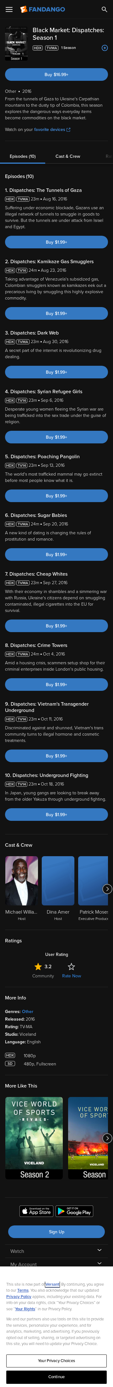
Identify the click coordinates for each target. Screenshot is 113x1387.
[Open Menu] (9, 9)
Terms (23, 1290)
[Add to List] (105, 48)
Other (27, 1011)
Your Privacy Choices (56, 1360)
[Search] (104, 9)
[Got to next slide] (107, 889)
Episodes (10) (23, 156)
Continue (56, 1376)
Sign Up (56, 1232)
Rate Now (71, 976)
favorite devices (49, 129)
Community (43, 976)
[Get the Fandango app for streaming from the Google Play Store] (74, 1212)
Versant (52, 1284)
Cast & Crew (68, 156)
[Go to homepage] (43, 9)
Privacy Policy (18, 1296)
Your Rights (25, 1309)
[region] (56, 1326)
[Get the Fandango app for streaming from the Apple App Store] (36, 1212)
